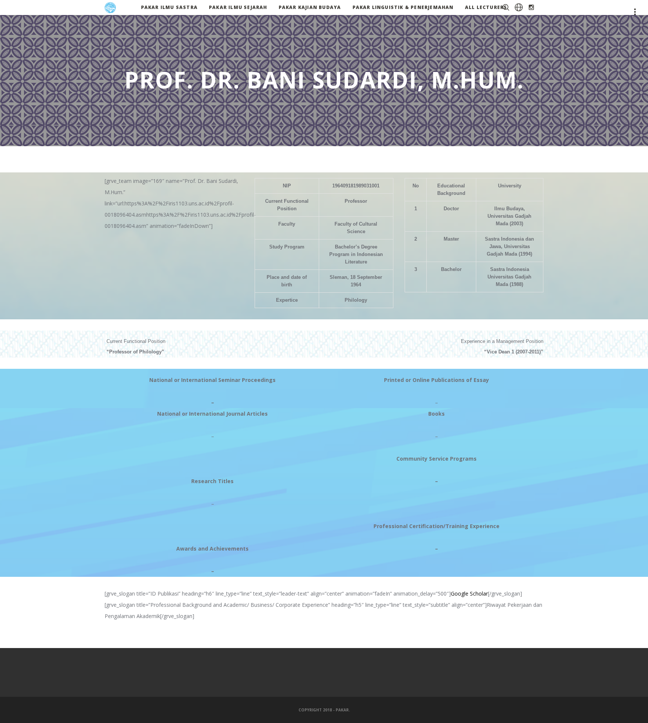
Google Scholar (469, 593)
